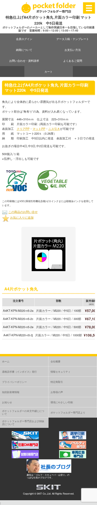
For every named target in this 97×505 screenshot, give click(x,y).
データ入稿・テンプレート (72, 39)
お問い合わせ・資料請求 (24, 60)
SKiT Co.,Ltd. (44, 493)
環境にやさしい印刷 (62, 402)
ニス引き (54, 128)
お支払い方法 (73, 50)
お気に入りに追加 (22, 217)
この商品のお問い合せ (23, 212)
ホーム (5, 361)
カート (48, 71)
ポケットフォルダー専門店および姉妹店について (23, 422)
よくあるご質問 (72, 60)
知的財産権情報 (10, 392)
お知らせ (7, 402)
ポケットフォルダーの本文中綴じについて (23, 412)
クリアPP (23, 128)
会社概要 (55, 361)
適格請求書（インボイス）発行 (19, 371)
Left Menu (89, 7)
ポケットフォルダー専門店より (68, 412)
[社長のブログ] (49, 471)
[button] (16, 180)
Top (93, 501)
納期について (24, 50)
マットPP (38, 128)
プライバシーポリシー (14, 382)
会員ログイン (24, 39)
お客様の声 (57, 392)
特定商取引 (57, 382)
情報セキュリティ (60, 371)
